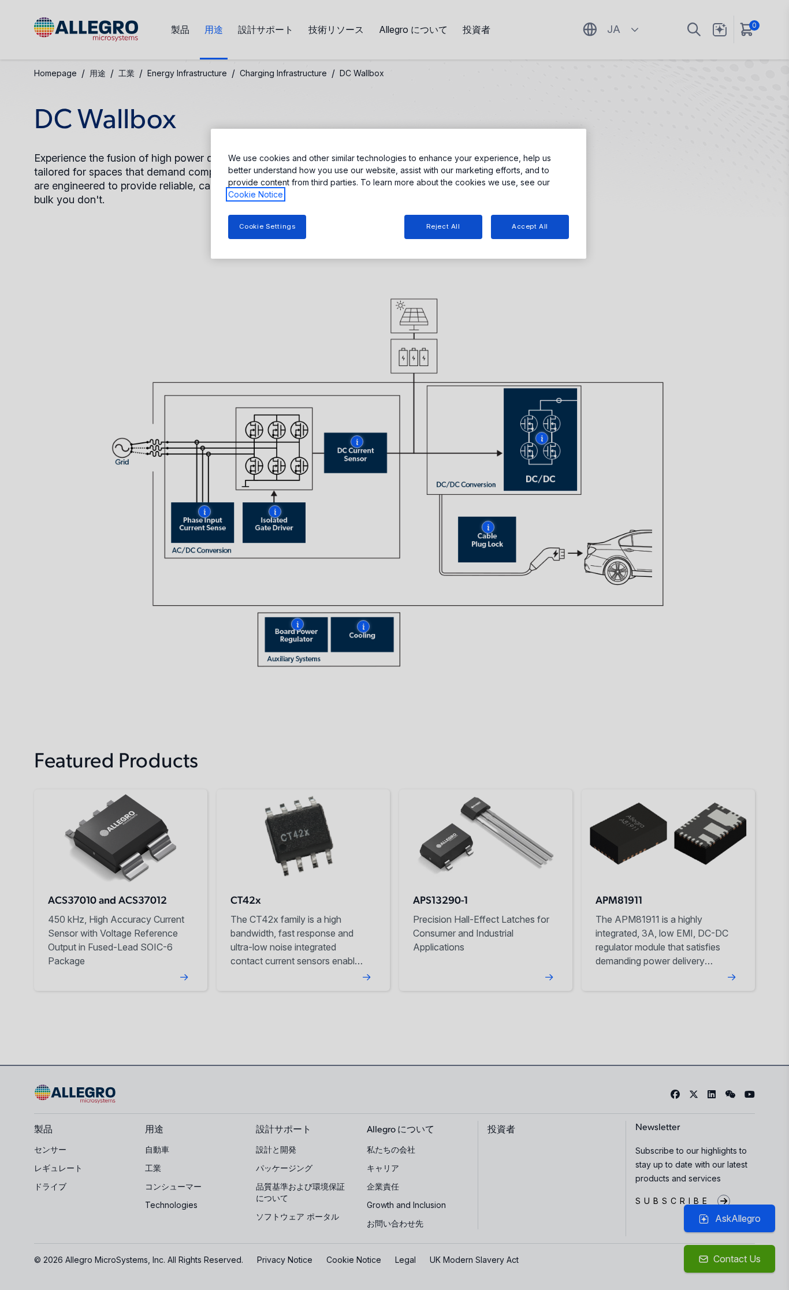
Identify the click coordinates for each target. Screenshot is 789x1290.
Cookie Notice (255, 194)
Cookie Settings (267, 226)
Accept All (530, 226)
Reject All (443, 226)
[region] (398, 194)
